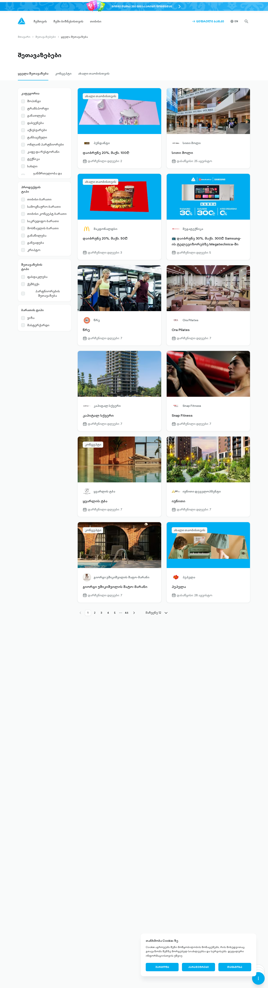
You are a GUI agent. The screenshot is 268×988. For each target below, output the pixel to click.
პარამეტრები (198, 967)
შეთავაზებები (45, 37)
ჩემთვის (40, 21)
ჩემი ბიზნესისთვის (68, 21)
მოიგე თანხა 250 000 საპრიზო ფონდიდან (142, 6)
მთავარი (24, 37)
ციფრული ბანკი (208, 21)
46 (126, 612)
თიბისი (95, 21)
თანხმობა (234, 967)
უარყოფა (162, 967)
